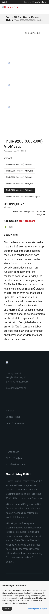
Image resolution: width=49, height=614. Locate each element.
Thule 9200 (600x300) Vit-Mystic (19, 190)
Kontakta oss (12, 452)
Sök (5, 2)
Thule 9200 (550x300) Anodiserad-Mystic (23, 196)
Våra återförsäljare (15, 464)
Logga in (27, 2)
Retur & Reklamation (16, 423)
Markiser (35, 17)
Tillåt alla (7, 608)
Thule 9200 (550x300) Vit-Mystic (19, 183)
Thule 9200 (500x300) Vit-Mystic (19, 177)
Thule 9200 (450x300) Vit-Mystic (19, 171)
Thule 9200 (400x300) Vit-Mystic (19, 164)
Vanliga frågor (13, 417)
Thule (8, 20)
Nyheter (10, 410)
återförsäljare (27, 221)
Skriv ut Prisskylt (33, 33)
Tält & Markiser (21, 17)
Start (8, 17)
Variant (8, 158)
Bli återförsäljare (39, 2)
